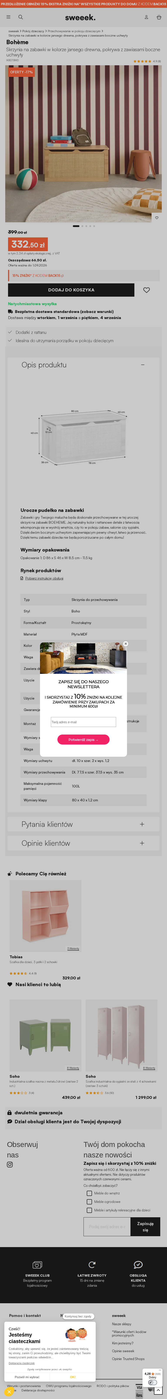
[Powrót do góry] (158, 1390)
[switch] (152, 1382)
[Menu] (160, 1371)
